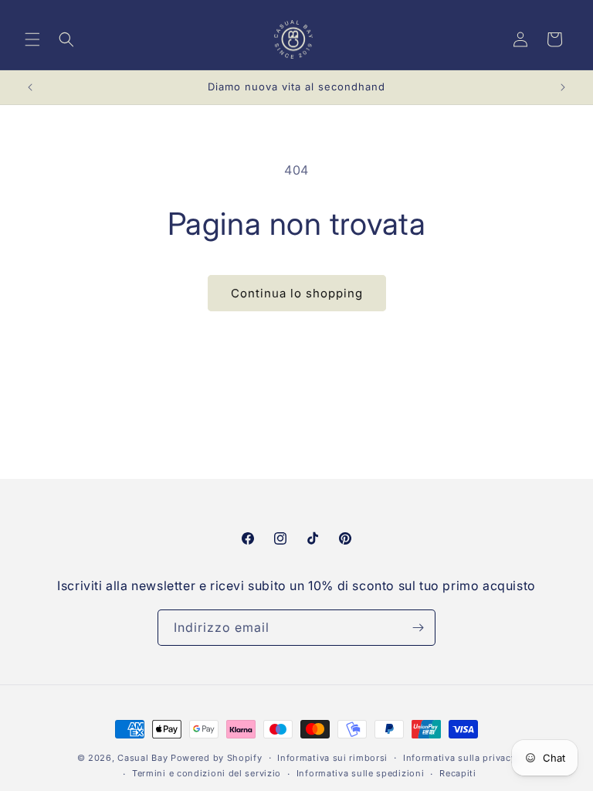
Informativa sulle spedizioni (360, 773)
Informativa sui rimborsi (332, 757)
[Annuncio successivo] (563, 87)
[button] (32, 39)
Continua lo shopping (297, 293)
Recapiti (457, 773)
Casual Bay (142, 757)
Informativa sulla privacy (460, 757)
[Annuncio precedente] (30, 87)
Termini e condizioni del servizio (206, 773)
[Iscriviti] (418, 627)
